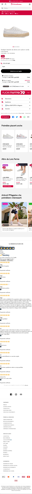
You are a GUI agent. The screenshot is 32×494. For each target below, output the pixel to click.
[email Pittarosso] (21, 394)
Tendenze (5, 204)
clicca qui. (26, 385)
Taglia (3, 66)
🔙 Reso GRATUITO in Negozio (16, 1)
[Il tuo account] (5, 4)
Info (14, 60)
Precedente (3, 260)
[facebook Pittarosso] (11, 394)
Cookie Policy (6, 469)
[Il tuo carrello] (29, 4)
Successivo (10, 260)
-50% (3, 56)
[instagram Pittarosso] (16, 394)
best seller (5, 165)
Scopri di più (28, 113)
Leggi (28, 92)
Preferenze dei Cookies (8, 471)
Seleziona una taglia (16, 71)
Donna (20, 113)
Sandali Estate (24, 113)
